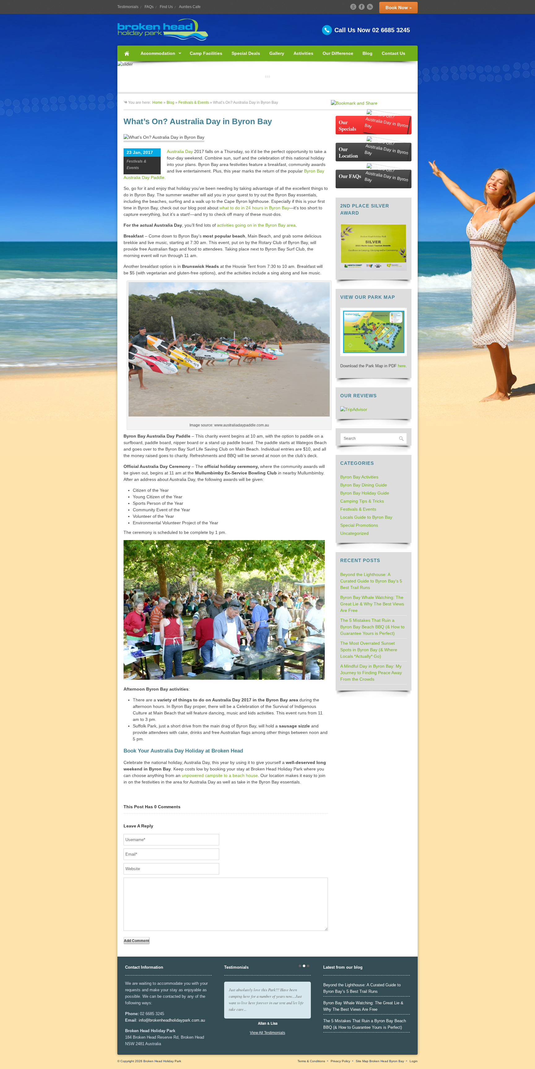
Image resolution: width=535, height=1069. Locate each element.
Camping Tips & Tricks (362, 501)
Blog (367, 53)
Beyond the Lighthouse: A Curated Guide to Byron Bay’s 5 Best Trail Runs (371, 581)
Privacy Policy (340, 1061)
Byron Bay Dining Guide (363, 484)
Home (126, 53)
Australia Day (180, 151)
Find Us (166, 7)
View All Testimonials (267, 1033)
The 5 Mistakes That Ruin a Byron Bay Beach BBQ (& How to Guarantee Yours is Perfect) (372, 627)
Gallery (276, 53)
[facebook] (362, 7)
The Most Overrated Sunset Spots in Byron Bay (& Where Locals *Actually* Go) (368, 650)
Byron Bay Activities (359, 476)
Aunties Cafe (190, 7)
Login (414, 1061)
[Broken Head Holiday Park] (267, 30)
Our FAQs (350, 176)
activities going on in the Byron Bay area (256, 225)
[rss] (370, 7)
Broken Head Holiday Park (162, 1061)
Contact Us (393, 53)
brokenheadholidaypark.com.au (177, 1020)
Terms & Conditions (311, 1061)
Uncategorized (354, 533)
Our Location (348, 152)
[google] (353, 7)
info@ (144, 1020)
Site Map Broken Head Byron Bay (380, 1061)
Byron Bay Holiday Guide (364, 493)
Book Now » (398, 7)
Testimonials (127, 7)
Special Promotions (359, 525)
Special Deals (246, 53)
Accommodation (155, 56)
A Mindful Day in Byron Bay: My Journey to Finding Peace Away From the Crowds (371, 673)
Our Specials (347, 125)
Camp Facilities (206, 53)
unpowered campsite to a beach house (220, 775)
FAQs (149, 7)
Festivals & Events (193, 102)
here (402, 366)
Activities (303, 53)
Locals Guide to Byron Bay (366, 517)
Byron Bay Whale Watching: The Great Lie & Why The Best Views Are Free (372, 604)
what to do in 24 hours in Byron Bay (254, 207)
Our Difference (338, 53)
